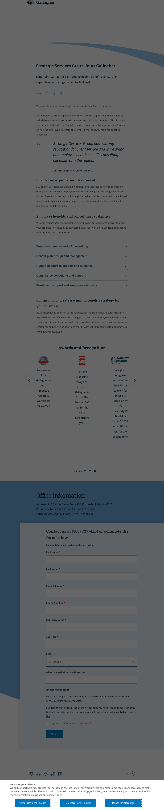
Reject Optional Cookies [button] (78, 803)
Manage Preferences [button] (123, 803)
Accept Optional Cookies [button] (32, 803)
